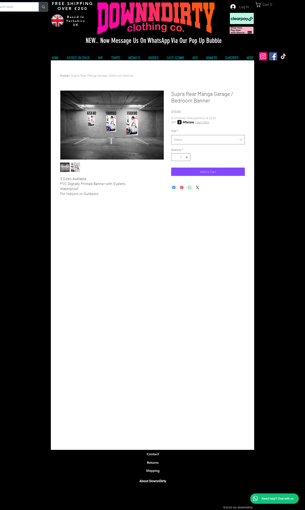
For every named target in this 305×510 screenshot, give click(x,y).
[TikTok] (283, 56)
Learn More (202, 122)
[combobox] (208, 139)
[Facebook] (273, 56)
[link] (265, 4)
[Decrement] (174, 157)
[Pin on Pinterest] (181, 187)
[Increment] (187, 157)
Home (64, 75)
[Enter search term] (43, 6)
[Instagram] (263, 56)
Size (174, 131)
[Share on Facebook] (173, 187)
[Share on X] (197, 187)
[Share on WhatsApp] (189, 187)
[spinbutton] (180, 157)
